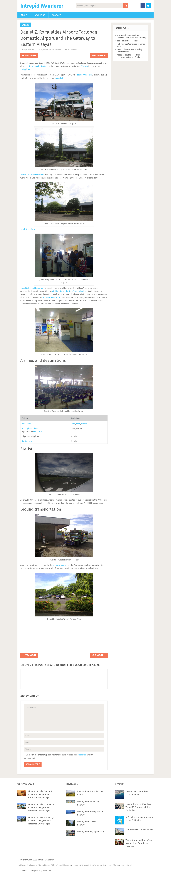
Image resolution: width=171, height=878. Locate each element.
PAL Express (38, 432)
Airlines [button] (25, 418)
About (24, 15)
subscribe (82, 755)
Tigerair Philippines (83, 75)
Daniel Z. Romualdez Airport (32, 175)
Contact (56, 15)
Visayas (84, 66)
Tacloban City (34, 66)
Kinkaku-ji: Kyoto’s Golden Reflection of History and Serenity (131, 36)
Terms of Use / (87, 865)
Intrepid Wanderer (41, 5)
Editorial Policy (44, 865)
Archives (21, 865)
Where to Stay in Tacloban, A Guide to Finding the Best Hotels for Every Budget (41, 807)
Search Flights (112, 865)
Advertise (40, 15)
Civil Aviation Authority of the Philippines (69, 291)
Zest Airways (27, 441)
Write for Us (99, 865)
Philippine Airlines (30, 428)
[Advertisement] (64, 637)
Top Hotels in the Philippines (139, 830)
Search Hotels (126, 865)
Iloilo (78, 424)
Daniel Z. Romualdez (52, 297)
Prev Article (30, 55)
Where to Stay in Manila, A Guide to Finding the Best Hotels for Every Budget (40, 794)
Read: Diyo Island (27, 229)
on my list (59, 78)
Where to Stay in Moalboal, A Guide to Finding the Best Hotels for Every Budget (41, 820)
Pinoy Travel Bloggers (61, 865)
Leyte (26, 25)
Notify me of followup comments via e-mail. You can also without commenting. (58, 756)
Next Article (98, 55)
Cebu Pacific (27, 424)
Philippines (25, 69)
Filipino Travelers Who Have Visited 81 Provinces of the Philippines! (138, 807)
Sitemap (76, 865)
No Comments (72, 50)
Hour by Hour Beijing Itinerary (90, 831)
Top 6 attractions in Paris (127, 41)
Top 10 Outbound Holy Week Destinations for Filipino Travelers (139, 843)
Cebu (73, 424)
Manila (84, 424)
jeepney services (60, 565)
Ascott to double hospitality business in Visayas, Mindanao (130, 56)
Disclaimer (31, 865)
